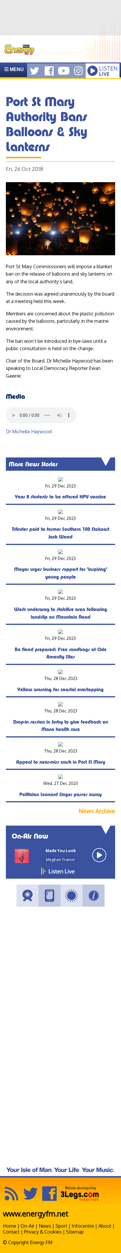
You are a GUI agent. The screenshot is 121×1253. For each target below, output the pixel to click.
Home (9, 1226)
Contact (11, 1232)
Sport (61, 1226)
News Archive (97, 811)
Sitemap (75, 1232)
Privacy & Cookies (43, 1232)
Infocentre (83, 1226)
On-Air (27, 1226)
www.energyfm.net (35, 1213)
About (104, 1226)
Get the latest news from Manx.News (81, 40)
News (45, 1226)
